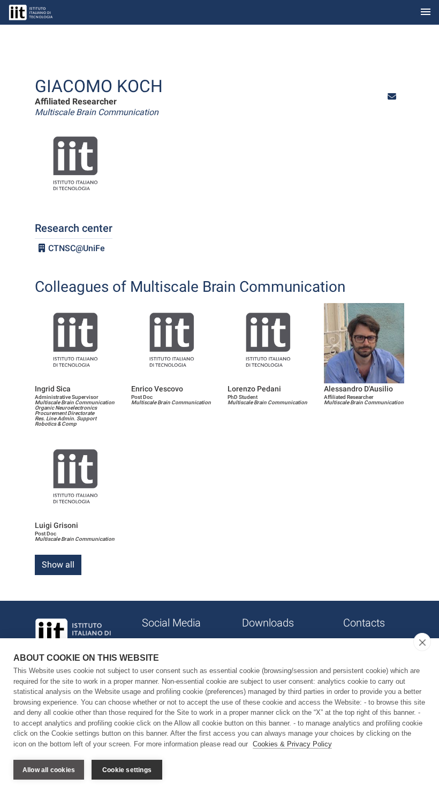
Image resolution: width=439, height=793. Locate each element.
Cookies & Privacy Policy (292, 744)
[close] (422, 642)
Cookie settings (127, 770)
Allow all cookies (48, 770)
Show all (58, 565)
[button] (392, 97)
